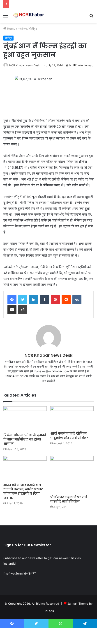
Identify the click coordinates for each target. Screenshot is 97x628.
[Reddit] (66, 299)
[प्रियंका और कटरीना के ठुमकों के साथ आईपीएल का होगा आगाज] (25, 418)
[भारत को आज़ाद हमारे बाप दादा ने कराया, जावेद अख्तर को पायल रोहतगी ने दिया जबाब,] (25, 468)
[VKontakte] (76, 299)
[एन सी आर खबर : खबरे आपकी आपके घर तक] (29, 15)
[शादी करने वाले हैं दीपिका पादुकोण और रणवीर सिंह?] (72, 417)
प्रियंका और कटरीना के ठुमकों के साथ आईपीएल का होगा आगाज (24, 439)
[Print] (22, 309)
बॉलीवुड (33, 28)
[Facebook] (11, 299)
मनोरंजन (22, 28)
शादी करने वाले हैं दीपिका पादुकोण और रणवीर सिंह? (69, 435)
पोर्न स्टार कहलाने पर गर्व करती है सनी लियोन (68, 499)
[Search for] (91, 17)
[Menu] (5, 17)
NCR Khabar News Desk (24, 65)
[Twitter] (22, 299)
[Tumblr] (44, 299)
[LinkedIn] (33, 299)
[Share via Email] (11, 309)
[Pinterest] (55, 299)
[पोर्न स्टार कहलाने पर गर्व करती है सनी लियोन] (72, 474)
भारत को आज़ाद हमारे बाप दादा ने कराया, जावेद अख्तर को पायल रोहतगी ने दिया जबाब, (23, 491)
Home (10, 28)
